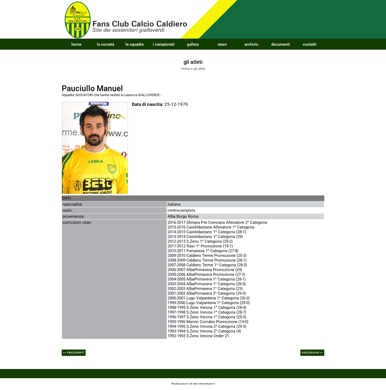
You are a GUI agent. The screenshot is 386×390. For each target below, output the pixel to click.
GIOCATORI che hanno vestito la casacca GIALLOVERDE (118, 95)
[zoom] (95, 147)
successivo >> (312, 352)
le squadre (135, 44)
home (76, 44)
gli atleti (199, 69)
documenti (280, 44)
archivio (251, 44)
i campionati (164, 44)
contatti (309, 44)
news (222, 44)
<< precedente (73, 352)
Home (185, 69)
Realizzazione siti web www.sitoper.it (193, 383)
